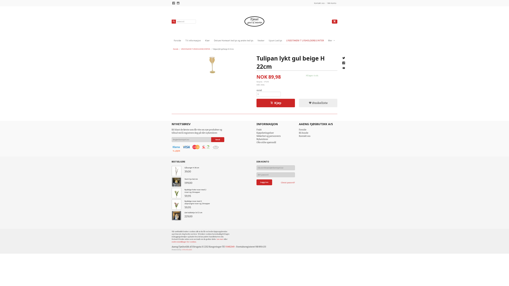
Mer (330, 40)
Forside (177, 40)
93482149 (229, 246)
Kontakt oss (304, 136)
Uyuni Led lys (275, 40)
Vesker (261, 40)
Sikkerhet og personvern (268, 136)
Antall (259, 90)
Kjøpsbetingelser (265, 133)
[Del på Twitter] (344, 58)
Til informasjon (193, 40)
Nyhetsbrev (262, 139)
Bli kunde (303, 133)
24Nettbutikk (187, 250)
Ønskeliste (320, 103)
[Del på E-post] (344, 68)
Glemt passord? (288, 183)
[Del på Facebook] (344, 63)
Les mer (220, 239)
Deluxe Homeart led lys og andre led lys (233, 40)
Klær (207, 40)
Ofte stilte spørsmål (266, 142)
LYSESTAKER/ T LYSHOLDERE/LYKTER (305, 40)
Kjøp (277, 103)
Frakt (259, 129)
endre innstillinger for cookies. (184, 242)
